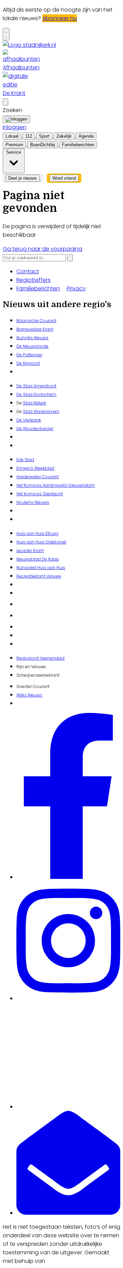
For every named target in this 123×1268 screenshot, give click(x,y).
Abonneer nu (59, 18)
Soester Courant (33, 686)
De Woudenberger (34, 428)
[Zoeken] (70, 257)
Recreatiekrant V (32, 576)
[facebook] (68, 877)
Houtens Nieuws (32, 502)
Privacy (76, 288)
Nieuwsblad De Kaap (37, 559)
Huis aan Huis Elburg (37, 533)
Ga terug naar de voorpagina (42, 249)
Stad (27, 411)
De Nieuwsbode (32, 346)
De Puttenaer (29, 355)
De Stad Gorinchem (36, 394)
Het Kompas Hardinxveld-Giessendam (55, 485)
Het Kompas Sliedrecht (39, 494)
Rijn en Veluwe (31, 667)
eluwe (55, 576)
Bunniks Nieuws (32, 338)
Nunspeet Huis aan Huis (40, 567)
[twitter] (68, 1107)
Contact (27, 271)
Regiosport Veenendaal (40, 658)
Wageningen (45, 411)
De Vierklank (28, 420)
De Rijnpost (28, 363)
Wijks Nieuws (29, 695)
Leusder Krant (30, 550)
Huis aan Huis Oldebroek (41, 542)
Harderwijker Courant (37, 477)
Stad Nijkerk (34, 403)
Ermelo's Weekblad (35, 468)
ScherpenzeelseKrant (37, 675)
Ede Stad (25, 460)
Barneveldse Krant (34, 329)
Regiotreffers (33, 280)
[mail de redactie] (68, 1213)
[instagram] (68, 998)
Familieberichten (38, 288)
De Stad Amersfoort (36, 386)
